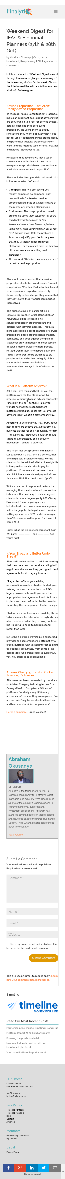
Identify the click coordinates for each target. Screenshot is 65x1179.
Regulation (48, 61)
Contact (10, 1119)
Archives (10, 1122)
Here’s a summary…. (17, 712)
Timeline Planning (15, 1113)
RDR (38, 61)
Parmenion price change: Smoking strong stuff (32, 1028)
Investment (12, 61)
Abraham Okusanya (21, 57)
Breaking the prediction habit (22, 1038)
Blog (8, 1116)
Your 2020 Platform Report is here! (26, 1052)
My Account (12, 1138)
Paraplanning (27, 61)
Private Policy (12, 1152)
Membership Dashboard (17, 1135)
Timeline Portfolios (15, 1110)
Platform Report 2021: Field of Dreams (28, 1033)
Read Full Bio (15, 834)
